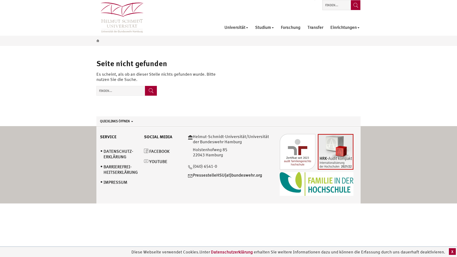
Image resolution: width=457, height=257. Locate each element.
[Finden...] (355, 5)
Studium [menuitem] (263, 27)
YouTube (157, 161)
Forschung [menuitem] (290, 27)
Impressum (115, 182)
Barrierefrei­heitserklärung (121, 169)
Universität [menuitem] (234, 27)
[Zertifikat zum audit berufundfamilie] (297, 151)
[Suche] (151, 91)
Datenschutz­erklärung (118, 154)
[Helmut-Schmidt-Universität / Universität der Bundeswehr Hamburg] (120, 18)
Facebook (158, 151)
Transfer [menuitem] (315, 27)
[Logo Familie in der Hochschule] (316, 183)
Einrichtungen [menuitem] (343, 27)
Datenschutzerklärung (232, 251)
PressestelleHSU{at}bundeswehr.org (227, 175)
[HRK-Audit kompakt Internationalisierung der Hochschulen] (335, 151)
